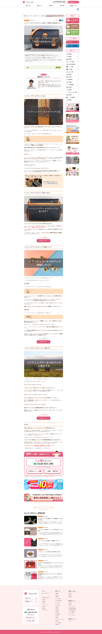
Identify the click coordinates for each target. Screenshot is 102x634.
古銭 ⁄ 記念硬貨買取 (58, 600)
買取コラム (70, 593)
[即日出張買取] (72, 129)
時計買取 (56, 615)
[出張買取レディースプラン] (72, 118)
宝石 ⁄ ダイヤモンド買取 (59, 619)
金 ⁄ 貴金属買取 (57, 614)
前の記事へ (35, 507)
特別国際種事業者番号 (72, 608)
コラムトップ (43, 507)
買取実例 (70, 595)
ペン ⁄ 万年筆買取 (58, 622)
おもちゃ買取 (57, 605)
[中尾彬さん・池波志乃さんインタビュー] (72, 150)
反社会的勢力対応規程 (72, 609)
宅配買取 (43, 601)
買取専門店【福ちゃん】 (50, 632)
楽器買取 (56, 607)
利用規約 (70, 604)
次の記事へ (52, 507)
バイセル (70, 621)
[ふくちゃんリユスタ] (72, 161)
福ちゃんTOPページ (45, 593)
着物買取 (56, 593)
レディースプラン (45, 604)
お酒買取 (56, 612)
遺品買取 (43, 608)
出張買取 (43, 599)
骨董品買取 (57, 610)
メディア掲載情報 (71, 611)
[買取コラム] (72, 171)
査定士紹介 (70, 596)
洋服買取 (56, 596)
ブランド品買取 (58, 598)
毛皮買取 (56, 617)
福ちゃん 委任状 (71, 613)
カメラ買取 (57, 603)
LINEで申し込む (45, 609)
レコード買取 (57, 602)
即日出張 (43, 606)
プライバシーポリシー (72, 606)
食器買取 (56, 595)
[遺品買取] (72, 139)
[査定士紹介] (72, 107)
